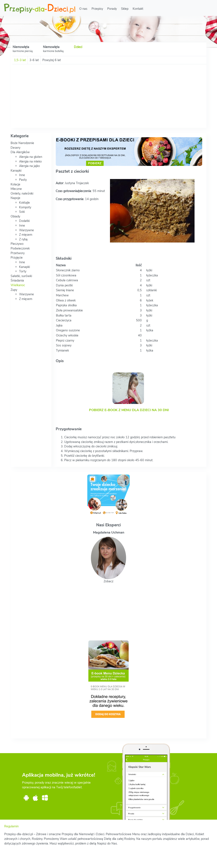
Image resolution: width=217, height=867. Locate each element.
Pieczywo (17, 244)
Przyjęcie (17, 257)
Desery (15, 148)
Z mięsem (25, 235)
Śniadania (17, 280)
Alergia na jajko (29, 166)
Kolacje (15, 184)
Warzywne (26, 230)
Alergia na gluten (30, 157)
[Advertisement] (108, 96)
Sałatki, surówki (21, 276)
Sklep (124, 9)
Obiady (15, 216)
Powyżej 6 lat (51, 60)
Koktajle (24, 202)
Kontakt (138, 9)
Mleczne (16, 189)
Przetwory (18, 253)
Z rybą (23, 239)
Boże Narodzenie (22, 143)
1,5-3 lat (20, 60)
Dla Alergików (20, 152)
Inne (22, 175)
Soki (22, 212)
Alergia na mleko (30, 161)
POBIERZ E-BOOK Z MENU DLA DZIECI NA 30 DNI (129, 410)
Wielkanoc (18, 285)
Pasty (23, 180)
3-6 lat (34, 60)
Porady (112, 9)
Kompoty (25, 207)
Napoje (15, 198)
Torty (22, 271)
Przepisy (97, 9)
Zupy (14, 290)
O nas (83, 9)
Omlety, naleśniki (22, 193)
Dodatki (24, 221)
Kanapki (16, 170)
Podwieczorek (20, 248)
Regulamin (11, 826)
